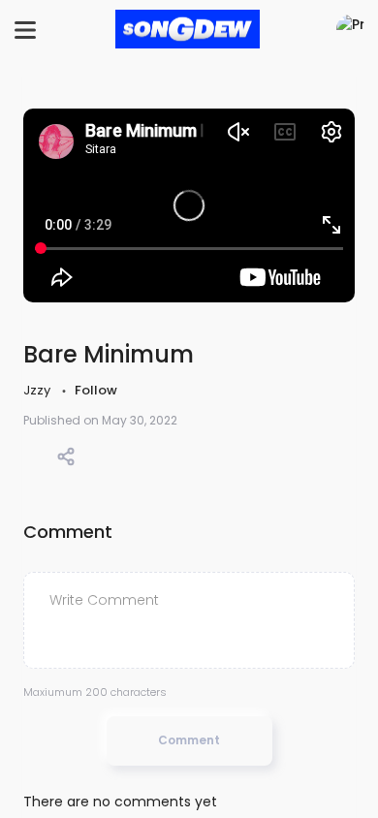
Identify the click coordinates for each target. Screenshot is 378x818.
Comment (189, 740)
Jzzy (38, 390)
